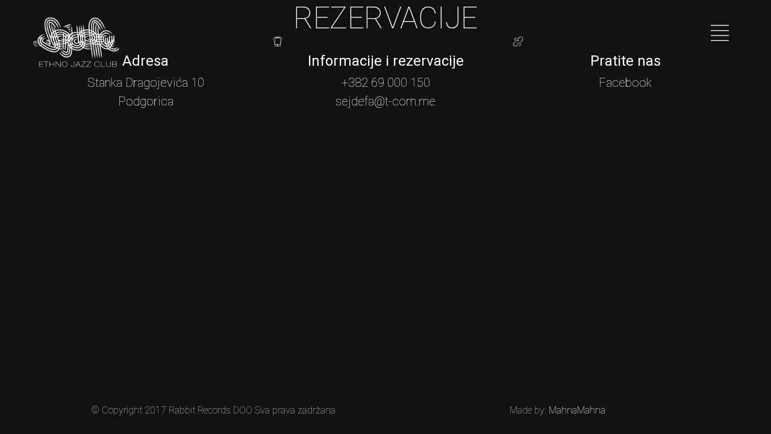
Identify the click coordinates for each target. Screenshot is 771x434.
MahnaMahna (577, 410)
